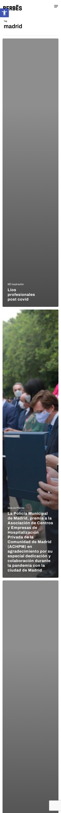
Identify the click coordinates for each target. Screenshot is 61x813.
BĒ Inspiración (16, 284)
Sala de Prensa (16, 508)
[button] (4, 12)
